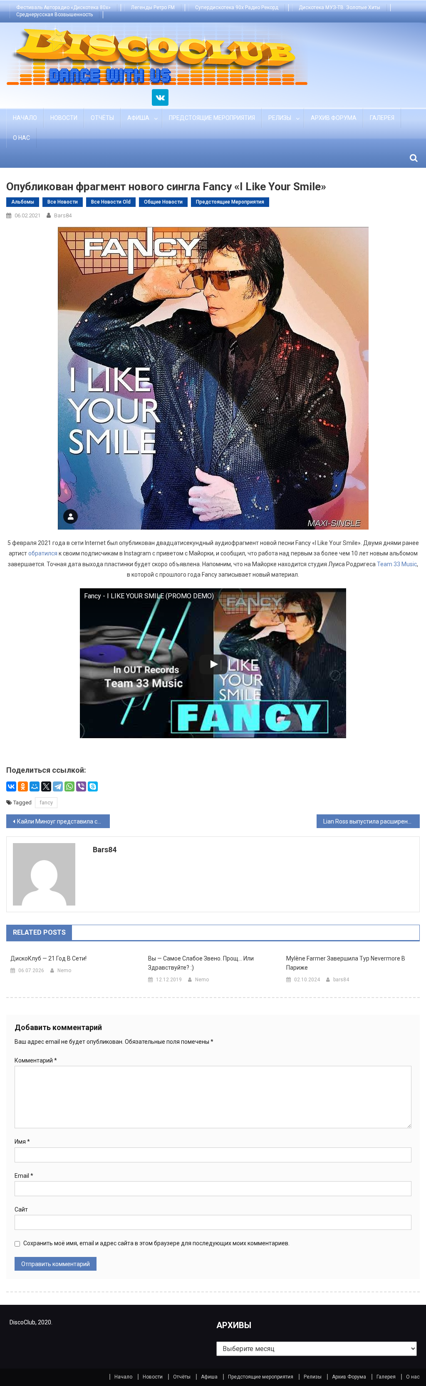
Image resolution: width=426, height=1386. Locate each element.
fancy (46, 802)
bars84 (63, 215)
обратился (42, 553)
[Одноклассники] (23, 786)
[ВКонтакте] (11, 786)
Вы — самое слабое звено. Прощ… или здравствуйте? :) (201, 963)
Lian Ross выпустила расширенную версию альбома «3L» (371, 821)
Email (24, 1175)
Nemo (64, 970)
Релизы (279, 117)
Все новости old (111, 202)
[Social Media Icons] (160, 97)
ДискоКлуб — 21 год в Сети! (48, 958)
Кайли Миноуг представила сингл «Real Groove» (63, 821)
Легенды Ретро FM (153, 7)
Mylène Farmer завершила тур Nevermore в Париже (345, 963)
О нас (21, 137)
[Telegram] (58, 786)
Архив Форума (334, 117)
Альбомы (22, 202)
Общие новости (163, 202)
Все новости (62, 202)
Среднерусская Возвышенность (54, 14)
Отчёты (102, 117)
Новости (63, 117)
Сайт (21, 1209)
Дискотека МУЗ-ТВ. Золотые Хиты (339, 7)
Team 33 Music (397, 564)
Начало (25, 117)
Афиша (138, 117)
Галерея (382, 117)
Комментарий (36, 1060)
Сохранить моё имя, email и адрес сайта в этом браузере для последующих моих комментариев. (156, 1243)
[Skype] (93, 786)
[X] (46, 786)
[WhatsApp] (69, 786)
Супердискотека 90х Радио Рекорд (236, 7)
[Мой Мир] (35, 786)
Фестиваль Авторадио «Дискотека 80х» (63, 7)
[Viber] (81, 786)
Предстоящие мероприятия (212, 117)
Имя (22, 1141)
